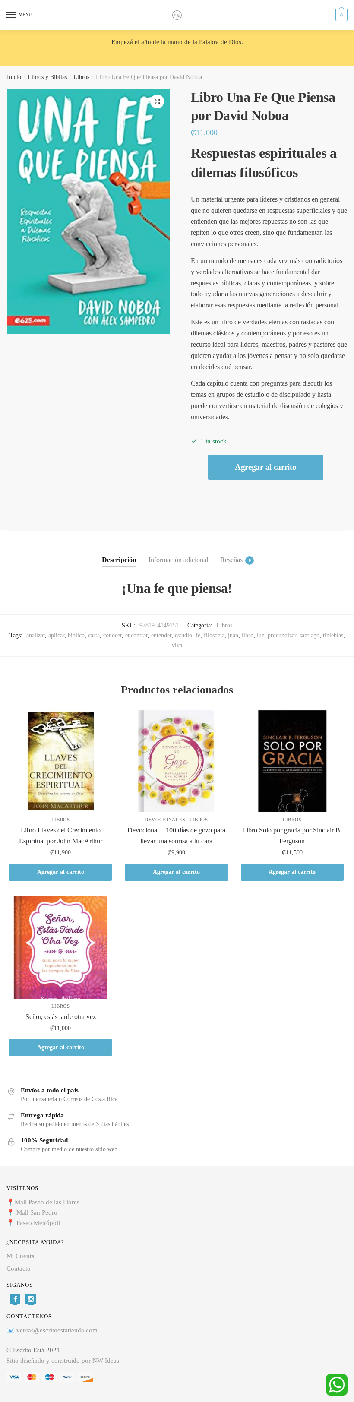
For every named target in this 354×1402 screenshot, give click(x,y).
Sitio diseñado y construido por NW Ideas (62, 1360)
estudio (183, 635)
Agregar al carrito (266, 467)
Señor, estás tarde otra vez (60, 1016)
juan (233, 635)
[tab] (119, 552)
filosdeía (214, 635)
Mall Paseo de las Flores (47, 1202)
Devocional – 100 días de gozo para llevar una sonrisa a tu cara (176, 835)
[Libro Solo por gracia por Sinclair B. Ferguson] (292, 760)
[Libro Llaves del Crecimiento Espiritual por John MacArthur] (60, 760)
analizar (35, 635)
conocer (112, 635)
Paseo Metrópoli (38, 1222)
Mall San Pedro (37, 1212)
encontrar (136, 635)
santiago (309, 635)
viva (177, 645)
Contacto (18, 1268)
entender (161, 635)
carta (94, 635)
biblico (76, 635)
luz (260, 635)
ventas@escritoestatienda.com (57, 1330)
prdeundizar (282, 635)
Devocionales (165, 819)
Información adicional (178, 559)
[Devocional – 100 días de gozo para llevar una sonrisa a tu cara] (176, 760)
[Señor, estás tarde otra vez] (60, 947)
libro (247, 635)
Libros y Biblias (47, 77)
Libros (81, 77)
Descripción (119, 559)
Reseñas (231, 559)
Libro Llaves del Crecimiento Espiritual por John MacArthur (60, 835)
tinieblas (333, 635)
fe (198, 635)
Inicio (14, 77)
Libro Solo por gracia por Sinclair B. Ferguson (292, 835)
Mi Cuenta (20, 1256)
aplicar (56, 635)
